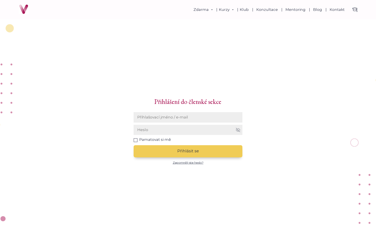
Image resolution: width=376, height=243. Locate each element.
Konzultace (267, 9)
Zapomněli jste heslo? (188, 162)
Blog (317, 9)
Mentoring (295, 9)
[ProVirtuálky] (24, 9)
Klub (244, 9)
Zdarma (201, 9)
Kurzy (224, 9)
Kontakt (337, 9)
